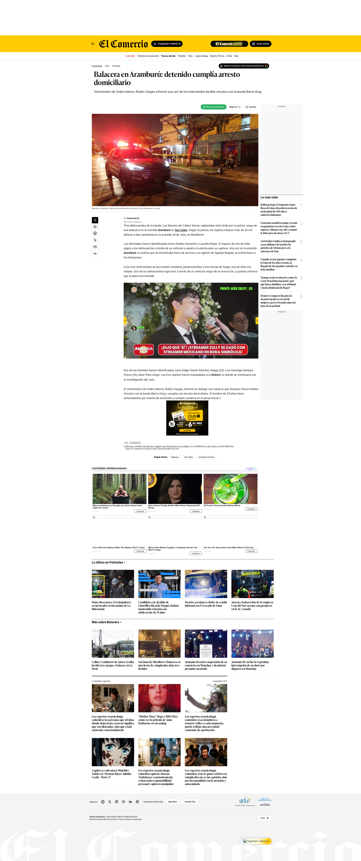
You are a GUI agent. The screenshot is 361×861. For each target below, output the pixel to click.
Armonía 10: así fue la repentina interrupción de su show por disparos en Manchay (250, 665)
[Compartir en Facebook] (95, 233)
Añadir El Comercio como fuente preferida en (244, 66)
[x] (109, 801)
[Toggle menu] (93, 44)
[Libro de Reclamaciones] (264, 801)
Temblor (182, 56)
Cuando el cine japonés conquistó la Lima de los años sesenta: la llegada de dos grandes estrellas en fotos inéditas (279, 264)
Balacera (175, 457)
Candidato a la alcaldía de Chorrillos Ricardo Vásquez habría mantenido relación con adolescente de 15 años (158, 607)
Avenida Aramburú (206, 457)
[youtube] (123, 801)
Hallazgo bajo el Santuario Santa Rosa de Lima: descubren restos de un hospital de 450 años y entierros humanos (279, 209)
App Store (172, 802)
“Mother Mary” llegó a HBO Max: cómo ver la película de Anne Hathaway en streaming (158, 720)
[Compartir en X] (95, 240)
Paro (190, 56)
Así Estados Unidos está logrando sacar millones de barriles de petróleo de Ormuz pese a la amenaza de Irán (278, 246)
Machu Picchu (217, 56)
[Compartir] (95, 220)
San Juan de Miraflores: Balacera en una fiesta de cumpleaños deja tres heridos (159, 665)
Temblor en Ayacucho (148, 56)
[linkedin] (130, 801)
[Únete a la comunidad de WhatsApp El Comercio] (213, 106)
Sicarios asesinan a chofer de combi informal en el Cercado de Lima (206, 604)
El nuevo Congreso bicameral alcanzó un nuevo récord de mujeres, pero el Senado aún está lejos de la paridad (278, 300)
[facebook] (102, 801)
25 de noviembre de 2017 (167, 448)
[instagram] (116, 801)
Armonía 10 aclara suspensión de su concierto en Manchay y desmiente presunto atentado (206, 665)
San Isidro (181, 230)
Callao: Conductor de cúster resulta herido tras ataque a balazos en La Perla (113, 665)
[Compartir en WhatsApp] (95, 226)
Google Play (190, 802)
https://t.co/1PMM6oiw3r (195, 446)
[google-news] (137, 801)
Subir (262, 818)
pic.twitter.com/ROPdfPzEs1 (221, 446)
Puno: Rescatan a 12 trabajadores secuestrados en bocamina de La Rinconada (111, 605)
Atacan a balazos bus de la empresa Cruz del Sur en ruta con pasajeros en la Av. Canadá (252, 605)
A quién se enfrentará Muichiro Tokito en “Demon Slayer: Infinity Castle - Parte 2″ (112, 774)
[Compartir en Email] (95, 247)
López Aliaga (201, 56)
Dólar (229, 56)
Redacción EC (133, 218)
